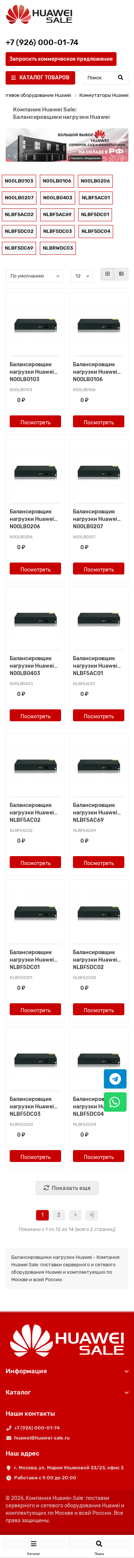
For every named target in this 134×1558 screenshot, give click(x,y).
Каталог (18, 1392)
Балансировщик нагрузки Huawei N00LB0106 (95, 372)
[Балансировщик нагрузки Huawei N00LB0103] (35, 325)
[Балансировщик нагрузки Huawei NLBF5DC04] (98, 1059)
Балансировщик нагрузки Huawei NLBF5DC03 (32, 1106)
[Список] (121, 274)
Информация (26, 1371)
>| (91, 1215)
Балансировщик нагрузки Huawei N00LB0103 (32, 372)
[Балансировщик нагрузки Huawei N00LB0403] (35, 619)
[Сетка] (107, 274)
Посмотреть (35, 422)
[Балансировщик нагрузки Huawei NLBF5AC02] (35, 765)
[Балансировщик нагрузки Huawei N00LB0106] (98, 325)
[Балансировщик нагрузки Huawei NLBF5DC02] (98, 912)
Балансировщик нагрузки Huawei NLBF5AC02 (32, 812)
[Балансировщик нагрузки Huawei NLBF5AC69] (98, 765)
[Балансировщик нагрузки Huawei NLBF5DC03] (35, 1059)
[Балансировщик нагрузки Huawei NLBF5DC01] (35, 912)
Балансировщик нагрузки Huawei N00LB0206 (32, 519)
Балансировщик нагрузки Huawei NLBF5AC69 (95, 812)
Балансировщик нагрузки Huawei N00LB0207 (95, 519)
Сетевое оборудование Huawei (35, 95)
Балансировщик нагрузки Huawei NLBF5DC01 (32, 959)
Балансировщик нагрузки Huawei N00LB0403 (32, 666)
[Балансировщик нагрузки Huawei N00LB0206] (35, 471)
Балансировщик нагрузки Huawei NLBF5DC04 (95, 1106)
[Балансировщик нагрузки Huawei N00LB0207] (98, 471)
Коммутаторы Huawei (103, 95)
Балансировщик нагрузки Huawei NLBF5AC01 (95, 666)
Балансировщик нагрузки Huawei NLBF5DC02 (95, 959)
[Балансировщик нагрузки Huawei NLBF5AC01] (98, 619)
